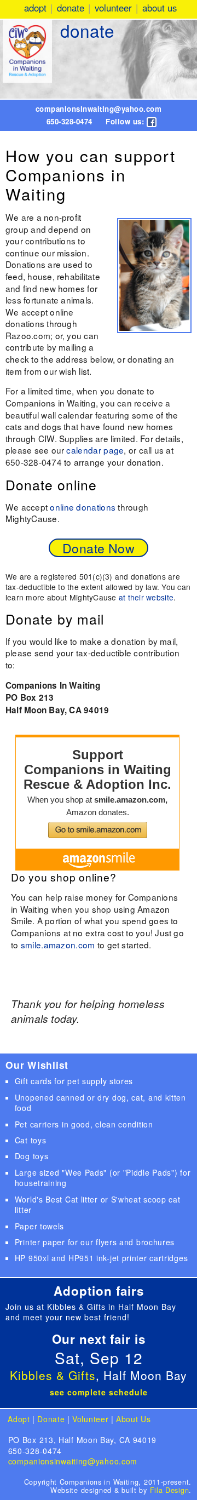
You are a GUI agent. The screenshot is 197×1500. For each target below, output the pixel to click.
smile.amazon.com (58, 944)
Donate (70, 7)
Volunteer (113, 7)
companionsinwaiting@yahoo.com (99, 109)
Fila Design (169, 1490)
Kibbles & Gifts (53, 1375)
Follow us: (126, 121)
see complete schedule (99, 1392)
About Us (159, 7)
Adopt (35, 7)
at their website (146, 597)
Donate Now (98, 548)
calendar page (95, 450)
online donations (82, 507)
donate (87, 30)
